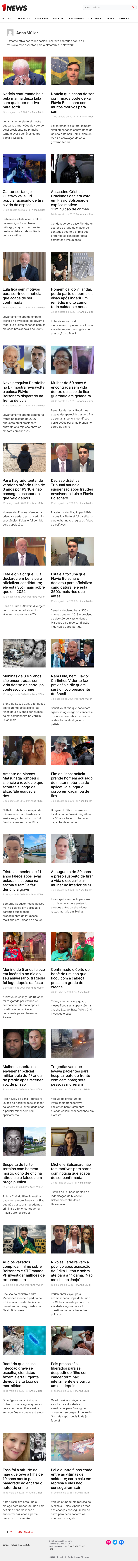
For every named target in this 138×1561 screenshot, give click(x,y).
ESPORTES (58, 18)
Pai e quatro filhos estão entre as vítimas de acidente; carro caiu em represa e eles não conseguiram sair (71, 1479)
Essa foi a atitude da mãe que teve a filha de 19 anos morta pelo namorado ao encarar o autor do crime (23, 1479)
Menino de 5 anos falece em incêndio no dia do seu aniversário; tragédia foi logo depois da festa (24, 976)
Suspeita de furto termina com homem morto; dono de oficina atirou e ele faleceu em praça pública (22, 1173)
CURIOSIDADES (96, 18)
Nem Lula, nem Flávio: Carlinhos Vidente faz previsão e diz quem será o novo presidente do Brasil (70, 685)
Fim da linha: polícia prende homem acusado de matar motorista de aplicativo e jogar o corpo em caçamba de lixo (72, 785)
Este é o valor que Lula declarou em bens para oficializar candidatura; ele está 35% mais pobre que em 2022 (24, 583)
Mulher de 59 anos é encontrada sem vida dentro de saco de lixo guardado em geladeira (71, 389)
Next (28, 1532)
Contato (6, 1545)
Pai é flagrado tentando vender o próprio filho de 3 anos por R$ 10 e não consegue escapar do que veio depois (24, 489)
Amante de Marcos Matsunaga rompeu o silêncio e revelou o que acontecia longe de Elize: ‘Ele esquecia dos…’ (23, 785)
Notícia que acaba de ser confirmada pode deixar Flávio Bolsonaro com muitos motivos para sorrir (72, 103)
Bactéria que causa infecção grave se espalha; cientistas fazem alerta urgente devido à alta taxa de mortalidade (21, 1375)
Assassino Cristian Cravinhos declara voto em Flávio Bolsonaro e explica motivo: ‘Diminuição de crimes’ (70, 200)
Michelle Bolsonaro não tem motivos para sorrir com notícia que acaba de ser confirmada (71, 1171)
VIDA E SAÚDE (41, 18)
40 (20, 1532)
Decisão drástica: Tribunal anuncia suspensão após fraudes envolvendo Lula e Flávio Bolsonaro (72, 489)
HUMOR (111, 18)
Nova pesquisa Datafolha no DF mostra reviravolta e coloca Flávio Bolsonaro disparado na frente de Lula (24, 392)
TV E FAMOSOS (23, 18)
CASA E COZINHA (76, 18)
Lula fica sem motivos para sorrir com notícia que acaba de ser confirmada (22, 296)
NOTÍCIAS (6, 18)
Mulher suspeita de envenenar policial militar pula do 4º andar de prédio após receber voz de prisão (23, 1075)
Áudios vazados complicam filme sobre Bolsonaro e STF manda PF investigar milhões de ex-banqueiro (24, 1271)
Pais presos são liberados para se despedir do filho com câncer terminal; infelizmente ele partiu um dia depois (70, 1375)
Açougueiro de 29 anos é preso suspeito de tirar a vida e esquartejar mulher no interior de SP (72, 878)
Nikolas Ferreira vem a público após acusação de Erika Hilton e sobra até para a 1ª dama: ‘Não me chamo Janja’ (72, 1271)
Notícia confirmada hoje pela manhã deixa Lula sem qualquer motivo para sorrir (23, 100)
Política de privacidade (20, 1545)
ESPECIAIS (124, 18)
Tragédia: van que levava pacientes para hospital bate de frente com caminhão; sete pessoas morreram (70, 1075)
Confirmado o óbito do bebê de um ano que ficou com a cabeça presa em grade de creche (70, 978)
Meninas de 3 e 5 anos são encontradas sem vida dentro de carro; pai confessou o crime (24, 682)
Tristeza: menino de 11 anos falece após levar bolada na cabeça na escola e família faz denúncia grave (22, 881)
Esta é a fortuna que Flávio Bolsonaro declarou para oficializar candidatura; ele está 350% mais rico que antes (71, 585)
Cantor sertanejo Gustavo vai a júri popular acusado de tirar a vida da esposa (24, 198)
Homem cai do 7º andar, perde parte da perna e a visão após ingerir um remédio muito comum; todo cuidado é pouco (72, 298)
